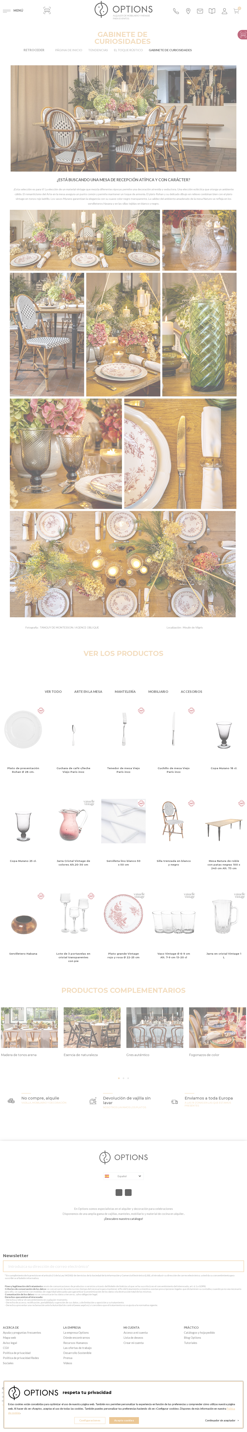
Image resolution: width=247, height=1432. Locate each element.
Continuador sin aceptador (222, 1420)
